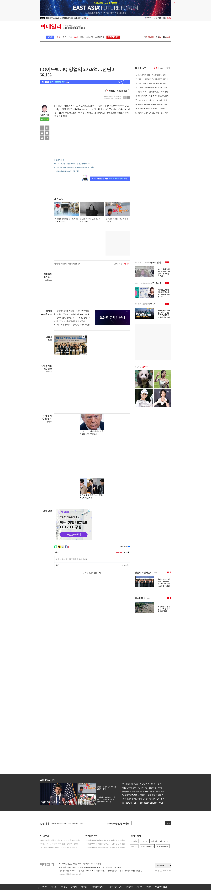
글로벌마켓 (99, 37)
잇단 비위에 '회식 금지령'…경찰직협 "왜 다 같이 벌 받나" (143, 799)
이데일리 (63, 26)
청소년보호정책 (97, 887)
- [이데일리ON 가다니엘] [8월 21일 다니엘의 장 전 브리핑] (105, 847)
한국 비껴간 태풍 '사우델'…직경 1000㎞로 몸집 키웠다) (74, 311)
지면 (159, 18)
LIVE (42, 18)
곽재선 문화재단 (162, 846)
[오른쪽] (86, 336)
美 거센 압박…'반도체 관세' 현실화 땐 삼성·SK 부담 (141, 803)
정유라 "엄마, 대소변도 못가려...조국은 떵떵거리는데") (74, 318)
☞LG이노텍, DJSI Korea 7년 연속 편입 (66, 171)
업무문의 (74, 887)
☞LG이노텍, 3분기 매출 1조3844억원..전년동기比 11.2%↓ (72, 164)
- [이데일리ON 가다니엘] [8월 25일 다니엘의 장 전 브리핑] (105, 840)
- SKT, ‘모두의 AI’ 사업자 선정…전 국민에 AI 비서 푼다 (58, 847)
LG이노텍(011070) (84, 106)
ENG (149, 18)
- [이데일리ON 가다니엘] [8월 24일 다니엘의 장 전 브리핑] (105, 844)
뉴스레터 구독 (117, 264)
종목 (76, 37)
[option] (105, 10)
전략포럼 (144, 841)
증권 (64, 37)
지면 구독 (126, 264)
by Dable (49, 372)
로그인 (169, 18)
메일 (42, 132)
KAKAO (42, 137)
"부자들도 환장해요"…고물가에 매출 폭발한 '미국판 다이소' (144, 795)
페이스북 (42, 128)
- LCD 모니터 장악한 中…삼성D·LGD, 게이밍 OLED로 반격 (60, 840)
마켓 (158, 37)
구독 (155, 18)
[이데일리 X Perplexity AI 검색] (85, 82)
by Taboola (48, 280)
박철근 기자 (44, 115)
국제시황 (89, 37)
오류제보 (139, 887)
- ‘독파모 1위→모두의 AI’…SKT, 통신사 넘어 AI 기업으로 (59, 844)
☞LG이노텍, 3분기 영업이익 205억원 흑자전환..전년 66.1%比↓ (74, 167)
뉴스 (155, 68)
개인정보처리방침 (161, 887)
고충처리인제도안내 (115, 887)
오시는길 (64, 887)
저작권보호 (129, 887)
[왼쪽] (83, 336)
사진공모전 (164, 841)
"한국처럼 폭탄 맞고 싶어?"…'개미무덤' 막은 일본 (140, 784)
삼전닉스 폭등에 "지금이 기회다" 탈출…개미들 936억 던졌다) (76, 314)
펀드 (82, 37)
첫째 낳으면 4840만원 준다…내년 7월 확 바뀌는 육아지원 (144, 791)
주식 (70, 37)
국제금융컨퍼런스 (147, 846)
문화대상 (134, 841)
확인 (168, 823)
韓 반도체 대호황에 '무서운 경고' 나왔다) (69, 321)
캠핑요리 (134, 846)
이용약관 (83, 887)
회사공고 (54, 887)
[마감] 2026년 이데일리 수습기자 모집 (64, 823)
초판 (164, 18)
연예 (168, 68)
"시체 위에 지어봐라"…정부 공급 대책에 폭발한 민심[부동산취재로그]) (79, 325)
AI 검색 (50, 37)
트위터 (47, 128)
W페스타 (154, 841)
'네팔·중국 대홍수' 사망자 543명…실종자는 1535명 (141, 788)
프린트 (47, 132)
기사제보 (148, 887)
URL (47, 137)
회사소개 (44, 887)
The (166, 37)
